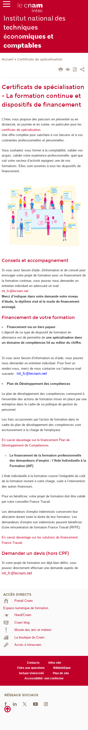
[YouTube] (35, 704)
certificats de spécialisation (21, 130)
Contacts (33, 662)
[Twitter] (24, 704)
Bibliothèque (62, 668)
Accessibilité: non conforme (44, 678)
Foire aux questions (31, 668)
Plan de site (61, 673)
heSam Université (31, 673)
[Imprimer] (61, 70)
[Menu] (6, 5)
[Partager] (82, 70)
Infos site (54, 662)
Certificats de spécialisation (39, 59)
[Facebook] (5, 704)
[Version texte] (68, 70)
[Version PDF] (75, 70)
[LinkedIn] (15, 704)
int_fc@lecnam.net (15, 291)
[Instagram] (46, 704)
